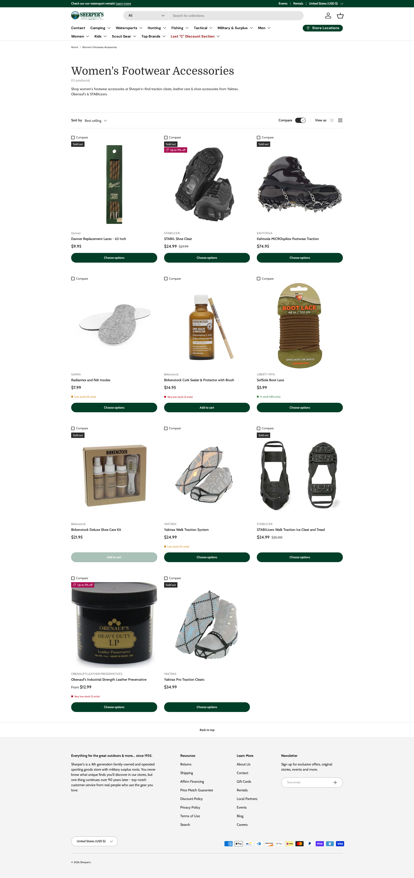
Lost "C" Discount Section (193, 36)
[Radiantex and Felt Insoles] (114, 326)
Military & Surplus (233, 28)
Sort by (76, 120)
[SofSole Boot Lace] (300, 326)
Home (74, 47)
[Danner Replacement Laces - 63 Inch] (114, 184)
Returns (185, 764)
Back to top (207, 730)
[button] (340, 15)
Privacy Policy (190, 807)
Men (261, 28)
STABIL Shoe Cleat (178, 239)
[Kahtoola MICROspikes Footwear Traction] (300, 184)
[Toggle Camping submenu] (108, 27)
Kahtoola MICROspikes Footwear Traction (288, 239)
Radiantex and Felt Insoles (90, 380)
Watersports (126, 28)
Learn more (123, 3)
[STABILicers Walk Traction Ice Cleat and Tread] (300, 476)
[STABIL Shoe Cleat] (207, 184)
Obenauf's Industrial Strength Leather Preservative (108, 679)
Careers (242, 825)
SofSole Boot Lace (270, 380)
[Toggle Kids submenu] (105, 36)
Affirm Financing (192, 781)
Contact (78, 28)
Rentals (298, 3)
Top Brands (150, 36)
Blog (240, 816)
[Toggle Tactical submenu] (210, 27)
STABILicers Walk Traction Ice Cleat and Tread (291, 530)
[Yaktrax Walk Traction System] (207, 476)
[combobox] (213, 15)
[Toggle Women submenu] (87, 36)
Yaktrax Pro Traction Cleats (184, 679)
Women (77, 36)
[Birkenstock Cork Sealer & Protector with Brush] (207, 326)
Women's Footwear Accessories (99, 47)
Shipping (186, 773)
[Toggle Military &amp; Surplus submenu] (251, 27)
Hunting (154, 28)
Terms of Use (190, 816)
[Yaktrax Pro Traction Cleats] (207, 625)
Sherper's (85, 862)
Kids (98, 36)
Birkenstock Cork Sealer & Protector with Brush (199, 380)
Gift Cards (244, 781)
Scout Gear (121, 36)
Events (283, 3)
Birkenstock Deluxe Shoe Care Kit (96, 530)
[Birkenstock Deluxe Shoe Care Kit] (114, 476)
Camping (97, 28)
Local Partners (247, 799)
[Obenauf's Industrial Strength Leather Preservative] (114, 625)
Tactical (200, 28)
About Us (244, 764)
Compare (285, 120)
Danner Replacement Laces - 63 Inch (98, 239)
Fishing (177, 28)
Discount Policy (191, 799)
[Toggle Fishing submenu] (187, 27)
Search (185, 825)
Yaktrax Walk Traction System (186, 530)
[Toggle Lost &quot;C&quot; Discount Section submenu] (218, 36)
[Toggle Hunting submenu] (164, 27)
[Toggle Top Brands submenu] (163, 36)
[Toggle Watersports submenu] (140, 27)
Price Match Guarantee (196, 790)
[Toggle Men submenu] (268, 27)
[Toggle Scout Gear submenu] (134, 36)
